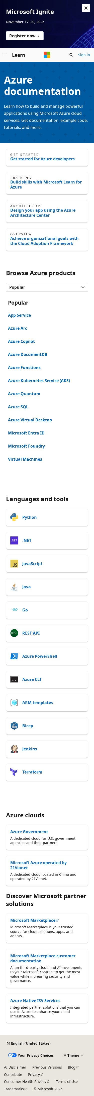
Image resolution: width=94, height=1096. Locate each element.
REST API (31, 633)
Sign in (84, 54)
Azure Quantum (24, 393)
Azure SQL (18, 407)
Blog (71, 1067)
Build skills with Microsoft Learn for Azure (46, 184)
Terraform (32, 772)
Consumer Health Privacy (25, 1081)
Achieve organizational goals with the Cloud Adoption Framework (44, 241)
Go (25, 609)
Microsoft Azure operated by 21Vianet (38, 865)
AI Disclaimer (15, 1067)
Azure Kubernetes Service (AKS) (39, 380)
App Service (19, 315)
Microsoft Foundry (26, 446)
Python (29, 517)
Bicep (27, 725)
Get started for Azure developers (42, 158)
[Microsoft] (47, 55)
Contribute (13, 1074)
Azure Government (29, 831)
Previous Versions (47, 1067)
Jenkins (29, 748)
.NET (26, 540)
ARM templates (37, 702)
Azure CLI (31, 679)
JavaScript (32, 563)
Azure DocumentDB (27, 354)
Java (26, 586)
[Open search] (71, 54)
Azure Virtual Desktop (30, 420)
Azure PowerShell (39, 656)
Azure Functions (24, 367)
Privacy (34, 1074)
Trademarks (14, 1088)
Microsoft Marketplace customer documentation (42, 958)
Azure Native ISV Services (35, 1000)
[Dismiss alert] (86, 8)
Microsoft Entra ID (26, 433)
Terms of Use (67, 1081)
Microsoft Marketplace (32, 920)
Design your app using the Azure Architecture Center (42, 213)
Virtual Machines (25, 459)
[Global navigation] (5, 54)
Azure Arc (17, 328)
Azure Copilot (21, 341)
